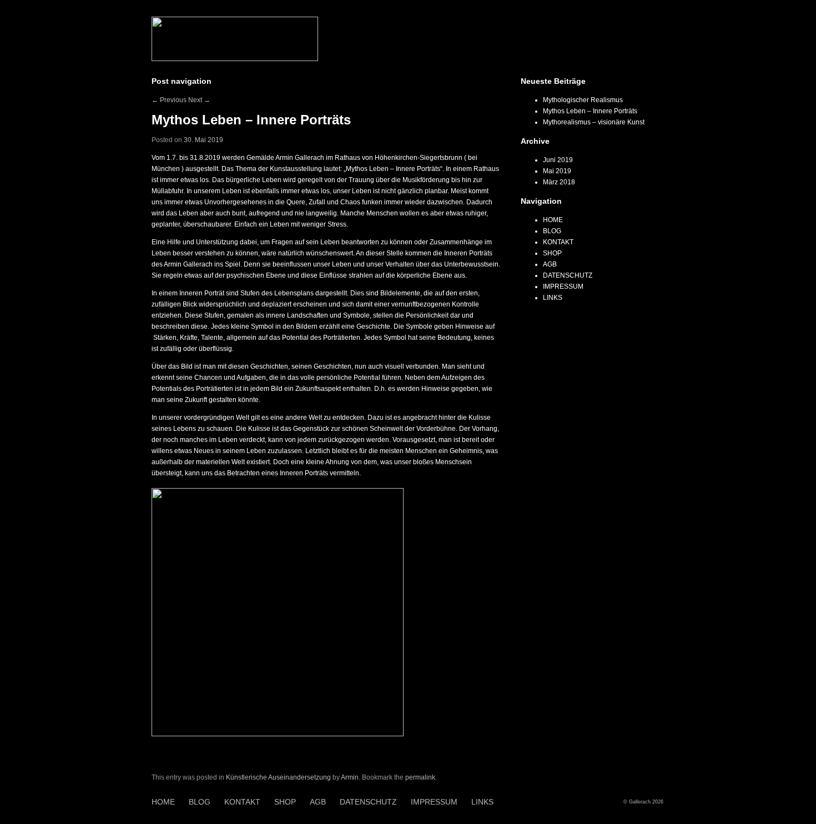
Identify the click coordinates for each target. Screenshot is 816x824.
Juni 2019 (558, 160)
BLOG (552, 231)
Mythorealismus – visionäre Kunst (593, 122)
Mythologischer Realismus (583, 100)
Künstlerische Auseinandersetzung (278, 777)
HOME (553, 220)
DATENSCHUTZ (567, 275)
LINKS (552, 298)
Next (199, 100)
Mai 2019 (557, 171)
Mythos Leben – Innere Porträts (590, 111)
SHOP (552, 253)
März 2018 (559, 182)
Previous (169, 100)
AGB (550, 264)
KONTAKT (558, 242)
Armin (350, 777)
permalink (420, 777)
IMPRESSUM (563, 286)
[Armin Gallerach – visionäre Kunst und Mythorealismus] (235, 59)
